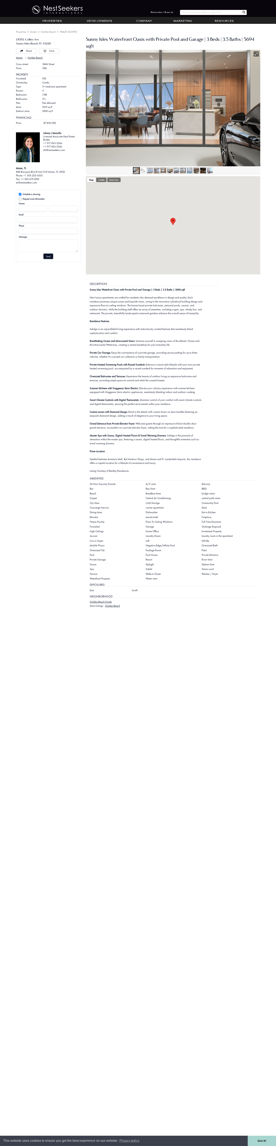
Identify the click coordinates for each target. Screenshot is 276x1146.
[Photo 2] (143, 170)
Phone (21, 225)
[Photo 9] (190, 170)
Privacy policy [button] (129, 1140)
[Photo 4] (156, 170)
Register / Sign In (162, 12)
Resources (224, 21)
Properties (52, 21)
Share (29, 51)
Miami (33, 32)
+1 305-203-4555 (33, 175)
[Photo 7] (176, 170)
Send (48, 256)
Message (23, 236)
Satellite (101, 179)
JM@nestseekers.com (54, 150)
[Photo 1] (136, 170)
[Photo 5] (163, 170)
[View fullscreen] (256, 54)
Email (21, 214)
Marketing (183, 21)
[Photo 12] (210, 170)
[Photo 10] (196, 170)
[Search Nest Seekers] (243, 12)
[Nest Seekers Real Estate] (55, 10)
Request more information (34, 198)
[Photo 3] (150, 170)
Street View (114, 179)
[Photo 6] (170, 170)
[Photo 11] (203, 170)
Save (51, 51)
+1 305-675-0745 (30, 179)
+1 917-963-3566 (52, 143)
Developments (99, 21)
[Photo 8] (183, 170)
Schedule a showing (31, 194)
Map (91, 179)
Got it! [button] (262, 1140)
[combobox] (210, 12)
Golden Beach (48, 32)
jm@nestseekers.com (26, 182)
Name (21, 203)
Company (144, 21)
